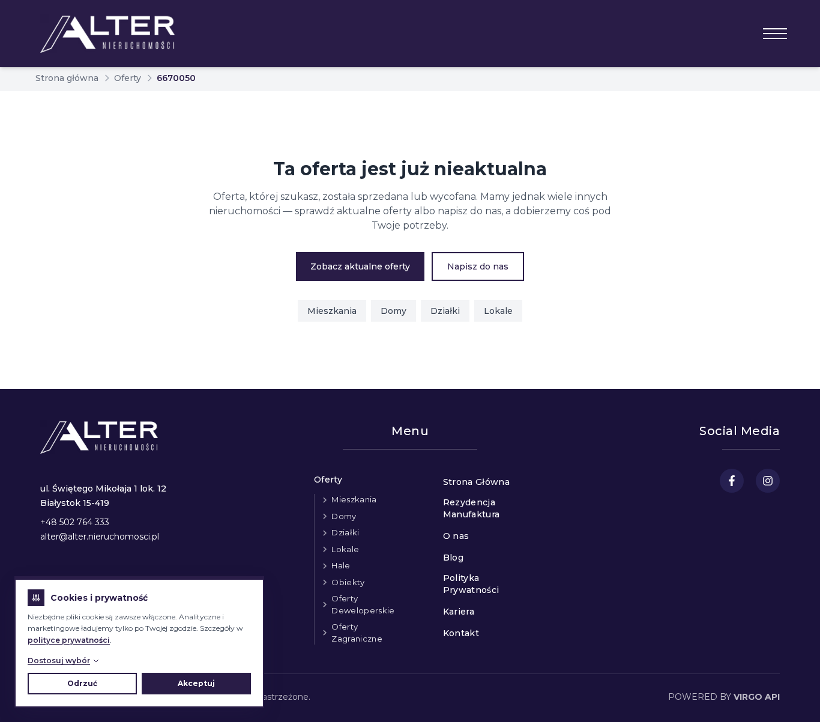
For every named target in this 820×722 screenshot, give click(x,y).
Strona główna (66, 78)
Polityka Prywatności (471, 584)
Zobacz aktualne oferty (360, 266)
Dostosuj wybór (59, 660)
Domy (393, 310)
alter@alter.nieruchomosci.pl (99, 536)
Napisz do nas (477, 266)
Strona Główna (476, 482)
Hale (340, 565)
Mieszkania (332, 310)
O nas (456, 536)
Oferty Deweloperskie (362, 604)
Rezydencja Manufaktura (471, 508)
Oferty (127, 78)
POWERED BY (724, 696)
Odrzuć (82, 683)
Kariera (458, 611)
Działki (445, 310)
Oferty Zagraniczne (356, 632)
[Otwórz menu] (775, 33)
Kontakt (461, 633)
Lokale (498, 310)
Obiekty (347, 582)
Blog (453, 557)
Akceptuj (196, 683)
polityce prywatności (69, 640)
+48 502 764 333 (74, 522)
